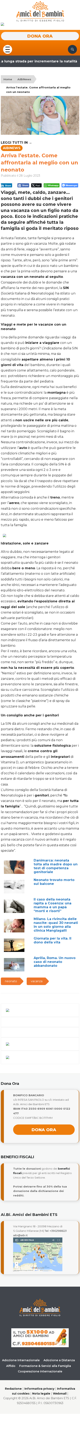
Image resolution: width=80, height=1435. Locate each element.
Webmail (59, 1393)
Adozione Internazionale (21, 1360)
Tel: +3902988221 (56, 1230)
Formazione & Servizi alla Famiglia (45, 1366)
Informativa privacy (39, 1388)
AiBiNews (24, 79)
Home (7, 79)
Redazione (13, 1388)
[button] (7, 49)
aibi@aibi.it (20, 1235)
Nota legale (41, 1393)
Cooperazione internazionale (40, 1371)
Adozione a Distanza (59, 1360)
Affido (10, 1366)
